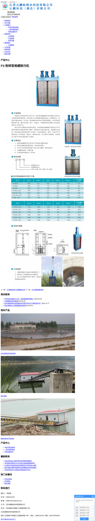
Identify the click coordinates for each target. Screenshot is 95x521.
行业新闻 (11, 38)
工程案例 (11, 45)
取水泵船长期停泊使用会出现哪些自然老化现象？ (20, 467)
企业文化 (7, 51)
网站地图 (4, 2)
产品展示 (7, 25)
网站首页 (7, 20)
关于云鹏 (7, 23)
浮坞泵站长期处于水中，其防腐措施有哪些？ (19, 299)
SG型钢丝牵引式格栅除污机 (16, 290)
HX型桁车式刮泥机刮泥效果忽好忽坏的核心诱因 (20, 465)
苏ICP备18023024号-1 (8, 519)
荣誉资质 (7, 49)
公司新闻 (11, 36)
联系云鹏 (7, 54)
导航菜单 (15, 17)
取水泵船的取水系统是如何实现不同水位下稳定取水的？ (23, 303)
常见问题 (11, 40)
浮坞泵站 (7, 481)
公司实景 (7, 47)
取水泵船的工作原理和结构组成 (14, 305)
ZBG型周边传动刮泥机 (8, 353)
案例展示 (7, 43)
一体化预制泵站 (13, 29)
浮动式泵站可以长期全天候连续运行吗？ (17, 470)
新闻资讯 (7, 34)
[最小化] (93, 496)
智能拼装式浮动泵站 (7, 438)
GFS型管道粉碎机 (37, 290)
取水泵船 (4, 396)
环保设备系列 (12, 31)
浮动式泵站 (8, 479)
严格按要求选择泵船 (11, 301)
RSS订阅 (12, 2)
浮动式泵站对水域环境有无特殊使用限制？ (18, 461)
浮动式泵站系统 (13, 27)
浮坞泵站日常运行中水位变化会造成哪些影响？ (20, 463)
